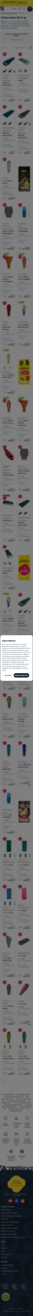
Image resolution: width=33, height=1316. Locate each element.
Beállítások (8, 675)
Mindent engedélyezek (21, 675)
